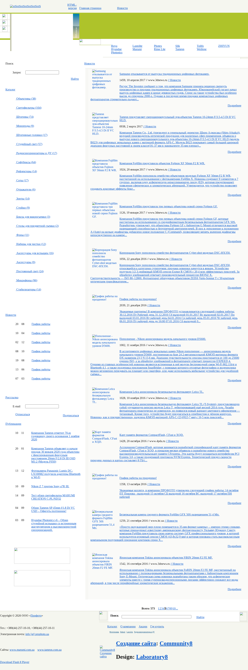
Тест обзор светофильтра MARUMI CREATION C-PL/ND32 (53, 497)
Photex (158, 45)
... (177, 608)
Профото (36, 615)
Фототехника (114, 632)
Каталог (10, 89)
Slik (177, 45)
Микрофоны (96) (26, 280)
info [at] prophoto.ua (37, 634)
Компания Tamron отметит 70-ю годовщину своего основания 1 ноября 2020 (55, 436)
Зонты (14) (23, 198)
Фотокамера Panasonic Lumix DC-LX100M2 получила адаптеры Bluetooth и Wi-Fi (55, 474)
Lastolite (137, 45)
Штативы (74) (25, 116)
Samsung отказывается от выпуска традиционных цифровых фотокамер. (164, 73)
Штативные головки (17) (31, 135)
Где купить (157, 626)
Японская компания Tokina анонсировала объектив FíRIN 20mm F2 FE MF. (166, 557)
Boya (114, 45)
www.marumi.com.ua (22, 649)
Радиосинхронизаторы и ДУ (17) (36, 153)
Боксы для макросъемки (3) (33, 216)
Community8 (176, 643)
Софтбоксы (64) (26, 162)
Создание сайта (136, 643)
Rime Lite (159, 49)
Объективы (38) (26, 98)
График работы (41, 324)
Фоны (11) (22, 234)
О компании (128, 626)
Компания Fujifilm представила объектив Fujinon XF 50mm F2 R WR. (162, 163)
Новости (122, 8)
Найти (75, 78)
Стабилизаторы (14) (28, 289)
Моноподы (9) (25, 125)
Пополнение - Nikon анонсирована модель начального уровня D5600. (162, 338)
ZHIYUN (224, 45)
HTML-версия (72, 6)
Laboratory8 (152, 656)
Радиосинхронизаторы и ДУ (144, 632)
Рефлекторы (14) (26, 171)
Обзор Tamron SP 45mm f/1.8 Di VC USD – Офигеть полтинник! (53, 509)
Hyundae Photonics (116, 51)
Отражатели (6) (25, 189)
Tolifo (200, 45)
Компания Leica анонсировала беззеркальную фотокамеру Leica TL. (161, 391)
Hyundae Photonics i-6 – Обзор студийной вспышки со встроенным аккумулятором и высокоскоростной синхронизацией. (53, 525)
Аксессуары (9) (25, 262)
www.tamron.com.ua (49, 649)
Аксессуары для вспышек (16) (35, 253)
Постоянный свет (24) (30, 271)
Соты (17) (22, 180)
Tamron (179, 49)
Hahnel (122, 632)
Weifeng (201, 49)
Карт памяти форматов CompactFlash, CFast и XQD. (151, 434)
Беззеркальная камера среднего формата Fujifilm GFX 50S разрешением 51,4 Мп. (169, 514)
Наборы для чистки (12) (31, 244)
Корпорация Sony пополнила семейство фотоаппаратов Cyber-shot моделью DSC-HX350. (174, 252)
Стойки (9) (23, 207)
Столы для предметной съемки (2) (37, 225)
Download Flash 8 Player (14, 662)
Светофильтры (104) (28, 107)
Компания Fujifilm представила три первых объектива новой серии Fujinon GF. (168, 206)
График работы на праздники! (138, 299)
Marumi (137, 49)
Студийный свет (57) (29, 144)
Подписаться (71, 415)
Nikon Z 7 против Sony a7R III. (50, 486)
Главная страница (90, 8)
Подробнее (234, 105)
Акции (143, 626)
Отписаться (22, 414)
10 (174, 608)
